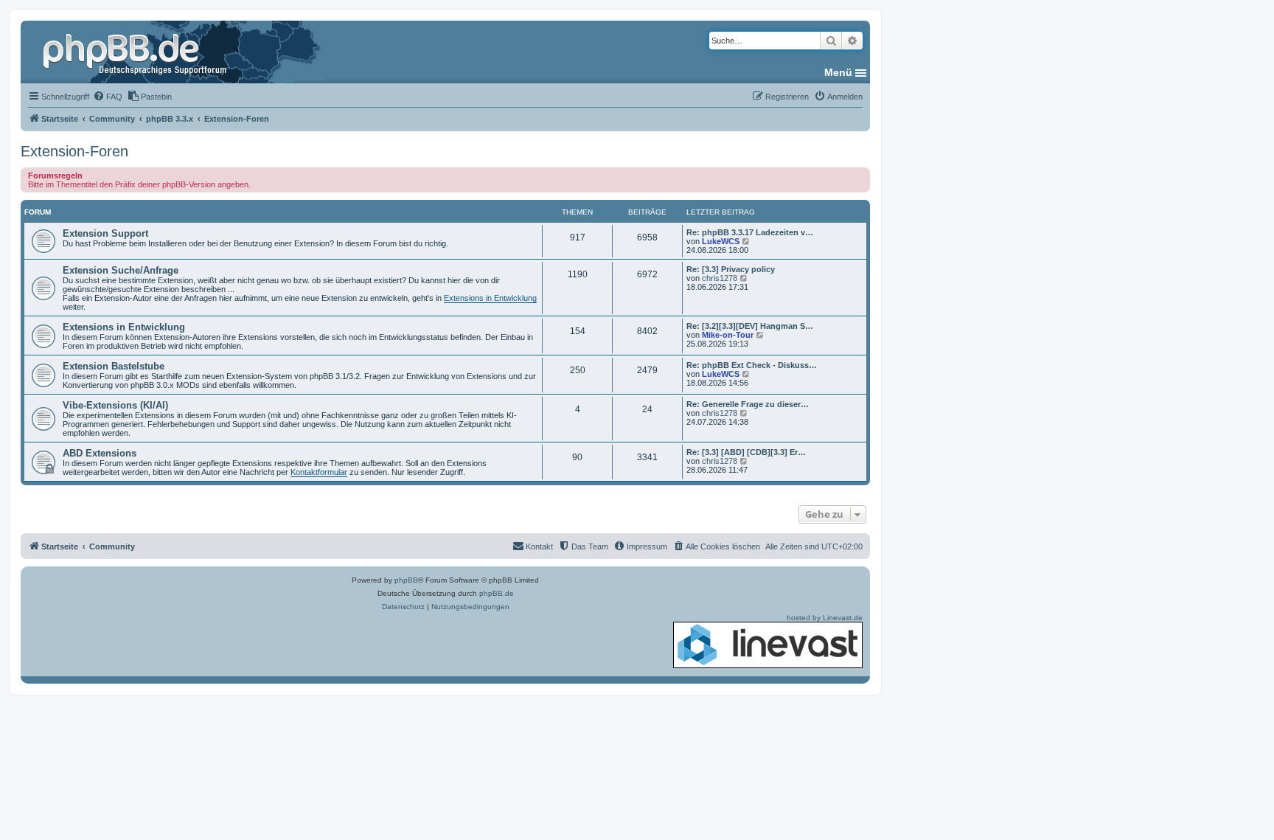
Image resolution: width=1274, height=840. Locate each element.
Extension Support (105, 233)
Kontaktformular (318, 472)
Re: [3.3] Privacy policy (730, 269)
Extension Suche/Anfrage (120, 270)
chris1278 (719, 278)
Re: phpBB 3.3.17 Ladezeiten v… (749, 232)
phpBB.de (496, 593)
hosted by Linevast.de (825, 618)
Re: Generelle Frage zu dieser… (747, 404)
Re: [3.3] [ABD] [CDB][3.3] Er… (746, 452)
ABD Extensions (99, 453)
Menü (838, 72)
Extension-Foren (74, 151)
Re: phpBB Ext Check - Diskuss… (751, 365)
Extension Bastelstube (113, 366)
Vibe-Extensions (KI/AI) (115, 405)
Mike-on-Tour (727, 334)
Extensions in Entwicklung (490, 298)
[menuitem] (107, 96)
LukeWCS (720, 241)
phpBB (406, 580)
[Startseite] (136, 51)
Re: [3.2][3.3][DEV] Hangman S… (749, 326)
